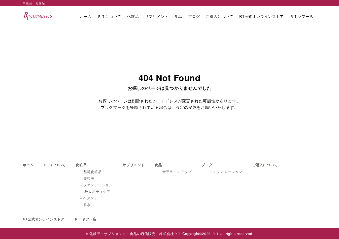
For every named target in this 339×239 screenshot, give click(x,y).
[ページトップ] (328, 228)
